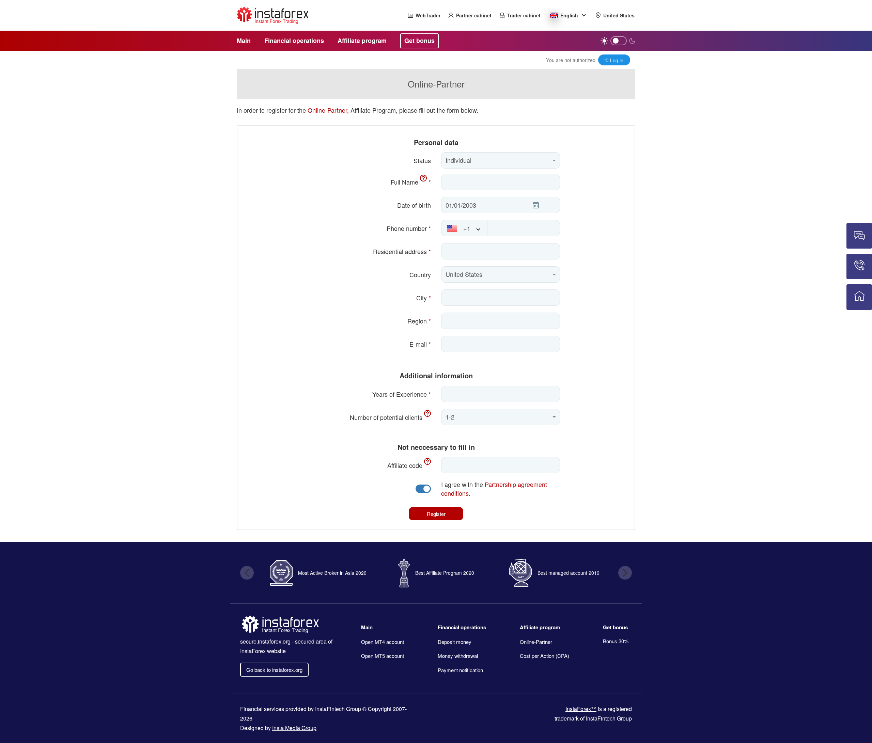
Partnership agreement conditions (494, 488)
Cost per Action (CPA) (544, 655)
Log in (616, 60)
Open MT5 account (382, 655)
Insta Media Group (294, 728)
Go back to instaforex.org (274, 669)
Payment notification (460, 670)
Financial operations (462, 627)
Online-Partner (327, 110)
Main (367, 627)
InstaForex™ (580, 709)
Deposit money (454, 641)
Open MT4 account (382, 641)
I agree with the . (494, 488)
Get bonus (615, 627)
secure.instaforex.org (265, 641)
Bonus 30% (615, 641)
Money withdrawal (458, 655)
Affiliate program (540, 627)
